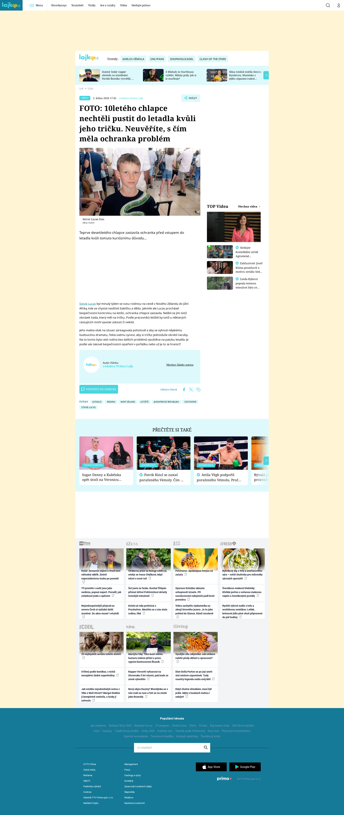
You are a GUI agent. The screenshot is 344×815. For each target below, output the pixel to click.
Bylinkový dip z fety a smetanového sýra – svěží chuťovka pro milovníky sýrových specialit (242, 574)
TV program (162, 725)
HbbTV (86, 781)
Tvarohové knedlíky (162, 736)
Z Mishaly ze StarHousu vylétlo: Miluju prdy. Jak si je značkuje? (181, 75)
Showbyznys (58, 5)
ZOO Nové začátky (243, 725)
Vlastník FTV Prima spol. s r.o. (98, 797)
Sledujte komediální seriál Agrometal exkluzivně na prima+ (247, 256)
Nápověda (129, 792)
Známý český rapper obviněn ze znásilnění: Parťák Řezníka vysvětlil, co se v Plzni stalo (118, 76)
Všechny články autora (180, 364)
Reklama (87, 775)
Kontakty (128, 781)
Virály (91, 5)
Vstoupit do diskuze (101, 389)
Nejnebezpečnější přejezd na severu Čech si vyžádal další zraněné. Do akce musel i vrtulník (100, 609)
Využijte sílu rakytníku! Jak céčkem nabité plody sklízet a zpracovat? (195, 656)
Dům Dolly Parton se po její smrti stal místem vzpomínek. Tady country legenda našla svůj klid (193, 675)
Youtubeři (77, 5)
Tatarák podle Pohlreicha (190, 731)
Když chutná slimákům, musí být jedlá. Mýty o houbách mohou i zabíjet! (193, 693)
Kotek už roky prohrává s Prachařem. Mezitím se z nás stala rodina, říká (147, 609)
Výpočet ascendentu (136, 736)
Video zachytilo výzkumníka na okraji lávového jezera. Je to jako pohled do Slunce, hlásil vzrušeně (194, 609)
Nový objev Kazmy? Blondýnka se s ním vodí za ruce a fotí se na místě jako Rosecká (148, 693)
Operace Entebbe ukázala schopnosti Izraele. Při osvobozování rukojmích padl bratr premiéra (195, 594)
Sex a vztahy (107, 5)
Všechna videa (248, 206)
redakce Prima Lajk (131, 98)
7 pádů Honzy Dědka (126, 731)
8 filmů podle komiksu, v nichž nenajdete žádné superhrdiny (98, 673)
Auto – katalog (103, 731)
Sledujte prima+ (141, 5)
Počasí (203, 725)
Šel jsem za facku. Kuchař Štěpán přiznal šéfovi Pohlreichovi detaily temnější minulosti (147, 592)
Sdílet (192, 99)
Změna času (179, 725)
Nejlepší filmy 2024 (120, 725)
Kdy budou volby (219, 725)
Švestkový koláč (210, 736)
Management (131, 764)
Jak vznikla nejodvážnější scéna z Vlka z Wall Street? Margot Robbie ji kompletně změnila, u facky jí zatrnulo (100, 695)
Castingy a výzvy (132, 775)
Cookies (87, 792)
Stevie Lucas (87, 304)
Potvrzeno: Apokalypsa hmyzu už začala (194, 572)
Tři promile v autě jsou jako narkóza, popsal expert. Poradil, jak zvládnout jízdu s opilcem (101, 592)
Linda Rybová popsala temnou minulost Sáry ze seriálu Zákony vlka (248, 285)
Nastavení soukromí (134, 803)
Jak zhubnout (98, 725)
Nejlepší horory (143, 725)
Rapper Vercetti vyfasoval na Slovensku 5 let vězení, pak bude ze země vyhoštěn (148, 675)
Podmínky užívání (92, 786)
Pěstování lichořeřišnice (236, 731)
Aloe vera (213, 731)
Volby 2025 (148, 731)
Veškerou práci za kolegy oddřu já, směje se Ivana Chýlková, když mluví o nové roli (147, 574)
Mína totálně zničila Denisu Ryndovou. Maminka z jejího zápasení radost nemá (245, 76)
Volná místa (89, 769)
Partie (192, 725)
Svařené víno (165, 731)
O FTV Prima (89, 764)
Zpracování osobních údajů (138, 786)
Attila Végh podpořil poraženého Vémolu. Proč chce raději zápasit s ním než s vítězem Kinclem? (217, 477)
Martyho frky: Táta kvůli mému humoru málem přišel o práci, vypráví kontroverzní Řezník (145, 658)
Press (127, 769)
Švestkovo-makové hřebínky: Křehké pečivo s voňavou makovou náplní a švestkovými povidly (241, 592)
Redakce (128, 797)
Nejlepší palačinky (187, 736)
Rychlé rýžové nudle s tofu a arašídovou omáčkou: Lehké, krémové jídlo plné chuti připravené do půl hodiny (242, 611)
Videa (123, 5)
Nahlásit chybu (90, 803)
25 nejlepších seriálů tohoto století (101, 654)
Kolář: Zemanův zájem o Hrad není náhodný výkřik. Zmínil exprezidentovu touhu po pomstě (100, 574)
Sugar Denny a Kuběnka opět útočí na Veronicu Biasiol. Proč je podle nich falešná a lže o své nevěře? (103, 477)
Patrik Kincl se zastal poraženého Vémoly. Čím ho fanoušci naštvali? (162, 477)
